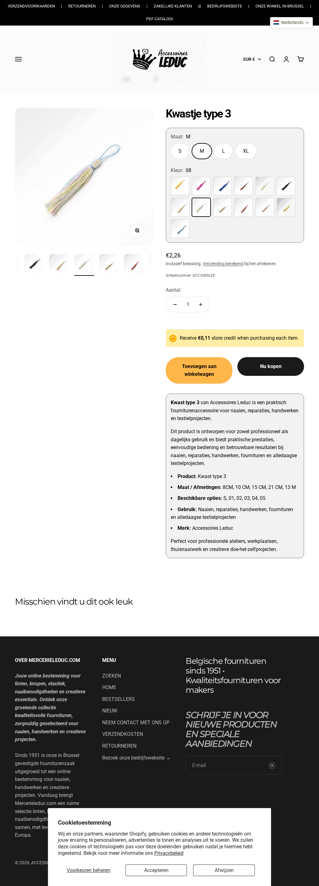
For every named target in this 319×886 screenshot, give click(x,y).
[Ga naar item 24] (109, 265)
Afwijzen (224, 870)
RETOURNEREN (119, 746)
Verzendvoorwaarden (31, 6)
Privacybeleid (168, 853)
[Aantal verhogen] (201, 304)
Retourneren (82, 6)
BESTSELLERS (118, 699)
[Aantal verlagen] (175, 304)
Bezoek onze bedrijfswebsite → (136, 758)
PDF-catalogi (159, 19)
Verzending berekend (223, 263)
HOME (109, 687)
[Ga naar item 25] (134, 265)
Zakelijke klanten (173, 6)
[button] (291, 22)
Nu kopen (271, 366)
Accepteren (156, 870)
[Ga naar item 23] (84, 265)
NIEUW (109, 711)
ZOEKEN (111, 676)
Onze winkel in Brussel (279, 6)
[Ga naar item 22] (59, 265)
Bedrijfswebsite (224, 6)
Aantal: (173, 290)
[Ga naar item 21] (34, 265)
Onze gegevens (124, 6)
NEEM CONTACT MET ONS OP (135, 723)
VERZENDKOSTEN (122, 734)
